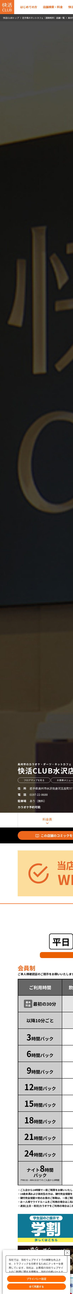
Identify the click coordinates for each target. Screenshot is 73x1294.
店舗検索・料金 (53, 7)
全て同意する (36, 1286)
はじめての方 (28, 7)
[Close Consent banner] (67, 1252)
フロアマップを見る (34, 780)
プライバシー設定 (36, 1278)
